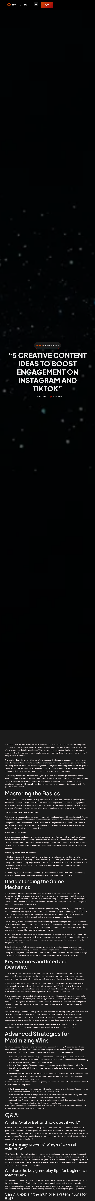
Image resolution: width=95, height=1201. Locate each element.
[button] (36, 4)
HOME (39, 345)
